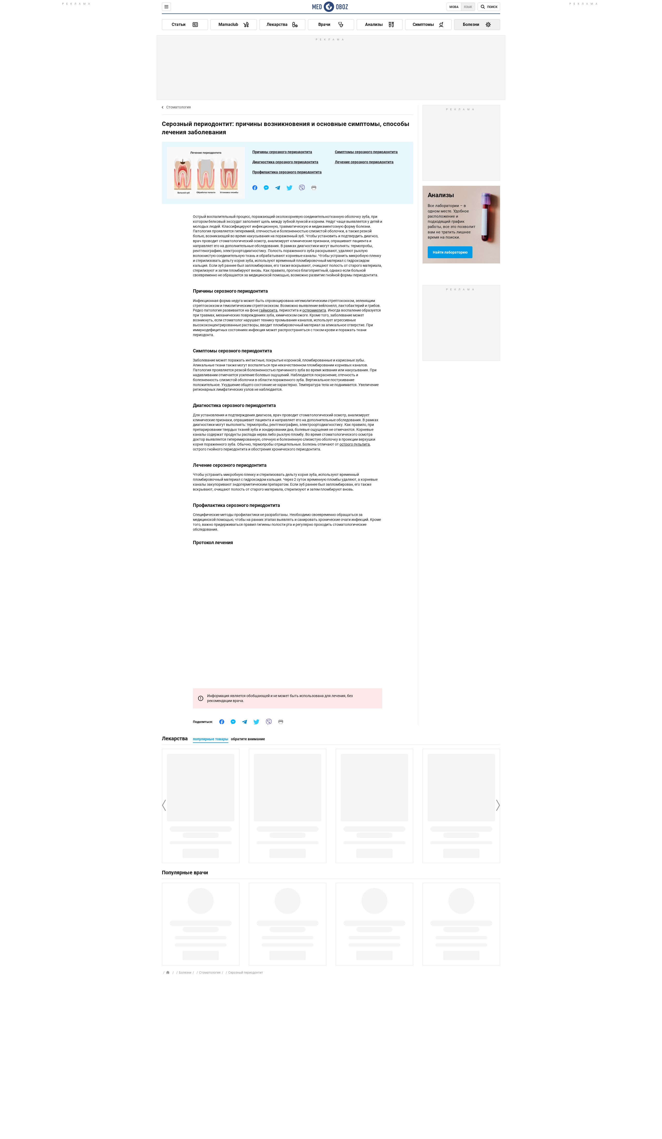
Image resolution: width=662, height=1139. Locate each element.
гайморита (268, 310)
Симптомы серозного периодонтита (366, 152)
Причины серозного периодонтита (282, 152)
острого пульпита (355, 444)
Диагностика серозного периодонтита (285, 162)
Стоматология (178, 107)
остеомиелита (314, 310)
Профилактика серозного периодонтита (287, 172)
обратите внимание (248, 739)
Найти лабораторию (450, 252)
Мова (453, 7)
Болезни (185, 972)
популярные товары (210, 739)
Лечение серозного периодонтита (364, 162)
